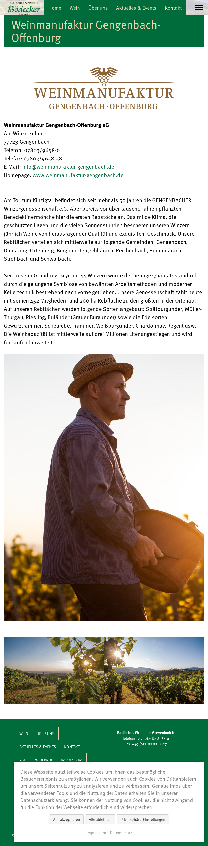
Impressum (96, 833)
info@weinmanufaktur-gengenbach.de (68, 166)
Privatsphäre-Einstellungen (142, 819)
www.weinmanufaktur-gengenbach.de (78, 175)
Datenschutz (121, 833)
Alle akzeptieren (66, 819)
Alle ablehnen (100, 819)
